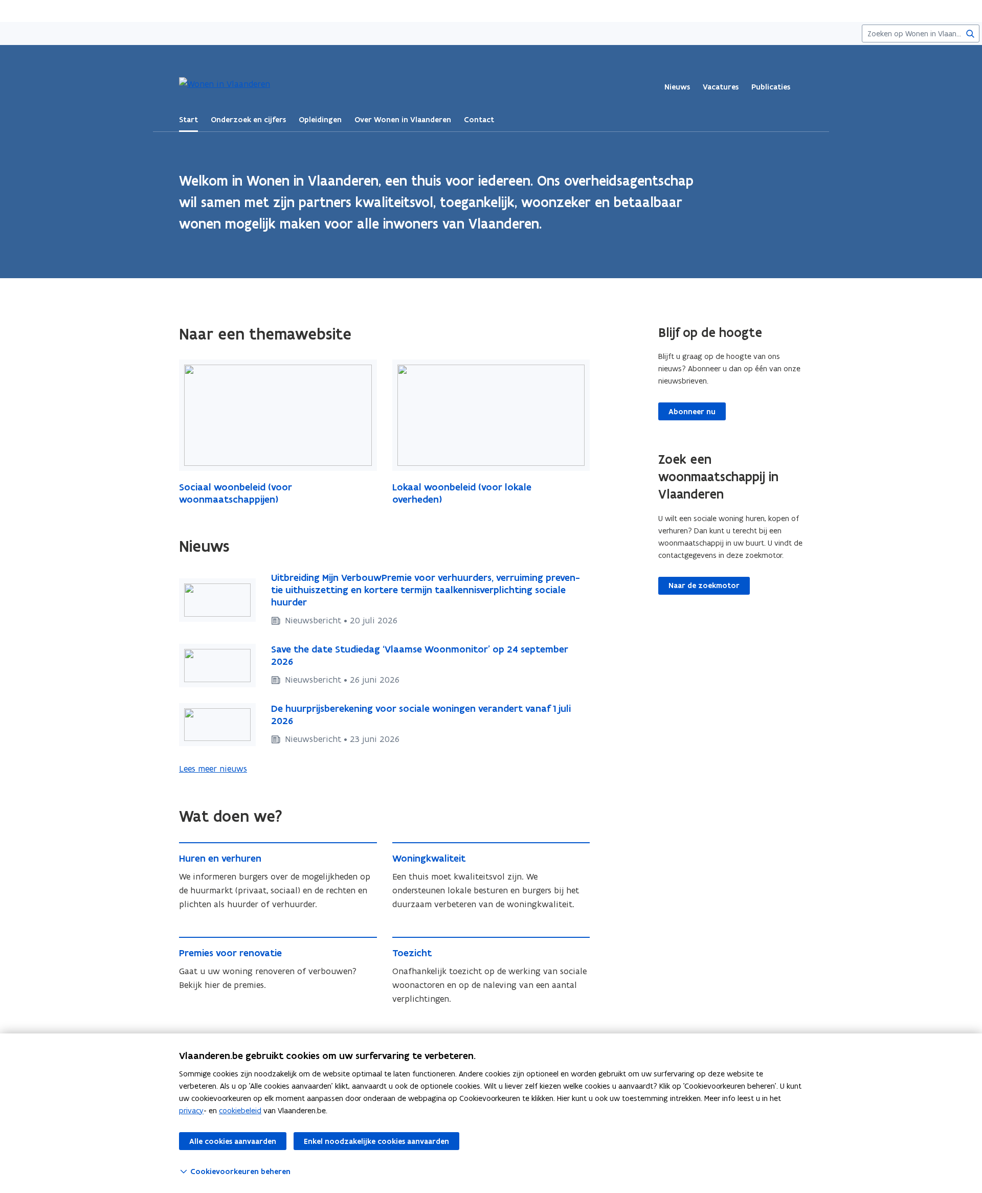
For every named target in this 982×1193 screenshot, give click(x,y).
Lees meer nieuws (213, 768)
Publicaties (770, 87)
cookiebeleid (240, 1110)
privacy (191, 1110)
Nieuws (677, 87)
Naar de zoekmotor (704, 585)
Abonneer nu (692, 412)
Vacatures (721, 87)
